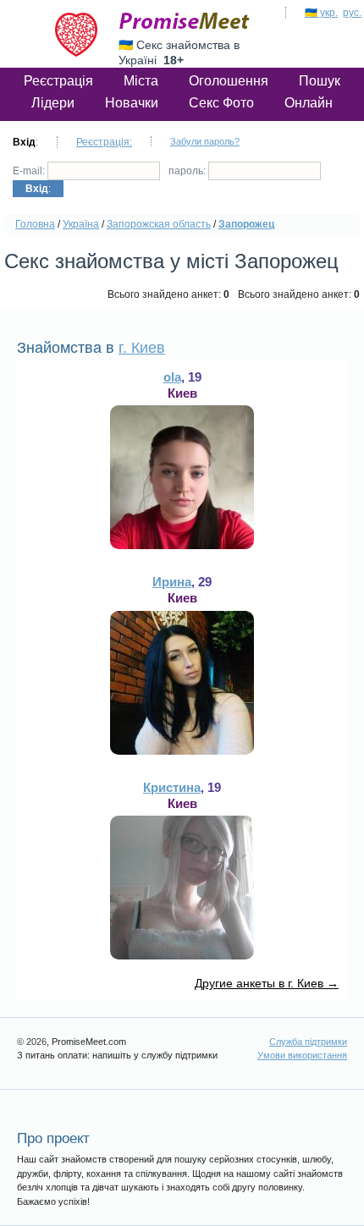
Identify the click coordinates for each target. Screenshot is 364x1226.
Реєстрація (58, 81)
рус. (352, 13)
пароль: (188, 171)
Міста (141, 81)
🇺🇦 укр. (321, 13)
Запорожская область (159, 224)
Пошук (319, 81)
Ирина (171, 582)
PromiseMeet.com (185, 21)
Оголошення (228, 81)
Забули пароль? (205, 141)
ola (172, 377)
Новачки (131, 103)
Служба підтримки (308, 1041)
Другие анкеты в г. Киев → (267, 983)
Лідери (52, 103)
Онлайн (308, 103)
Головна (35, 224)
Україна (81, 224)
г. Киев (142, 347)
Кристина (172, 787)
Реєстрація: (104, 142)
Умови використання (302, 1055)
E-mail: (30, 171)
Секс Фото (221, 103)
